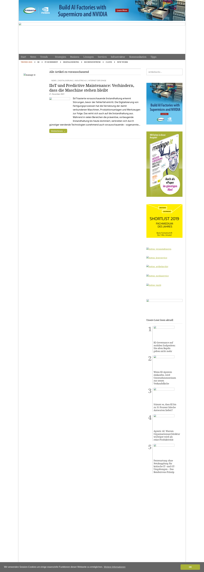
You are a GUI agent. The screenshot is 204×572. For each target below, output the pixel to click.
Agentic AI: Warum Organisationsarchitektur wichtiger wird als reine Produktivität (165, 435)
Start (23, 56)
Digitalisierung (71, 62)
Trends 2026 (26, 62)
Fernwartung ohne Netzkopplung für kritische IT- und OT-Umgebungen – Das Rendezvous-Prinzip (164, 466)
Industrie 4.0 (80, 80)
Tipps (153, 56)
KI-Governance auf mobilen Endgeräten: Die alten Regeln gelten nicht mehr (165, 347)
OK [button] (190, 567)
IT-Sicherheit (51, 62)
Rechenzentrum (92, 62)
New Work (122, 62)
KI (38, 62)
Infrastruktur (118, 56)
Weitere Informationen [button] (114, 567)
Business (74, 56)
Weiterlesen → (58, 131)
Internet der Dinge (97, 80)
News (33, 56)
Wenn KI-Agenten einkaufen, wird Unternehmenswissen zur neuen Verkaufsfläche (165, 378)
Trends (44, 56)
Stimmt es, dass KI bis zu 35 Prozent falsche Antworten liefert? (165, 407)
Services (102, 56)
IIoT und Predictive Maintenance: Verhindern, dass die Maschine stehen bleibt (91, 88)
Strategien (60, 56)
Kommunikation (137, 56)
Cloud (109, 62)
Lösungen (88, 56)
